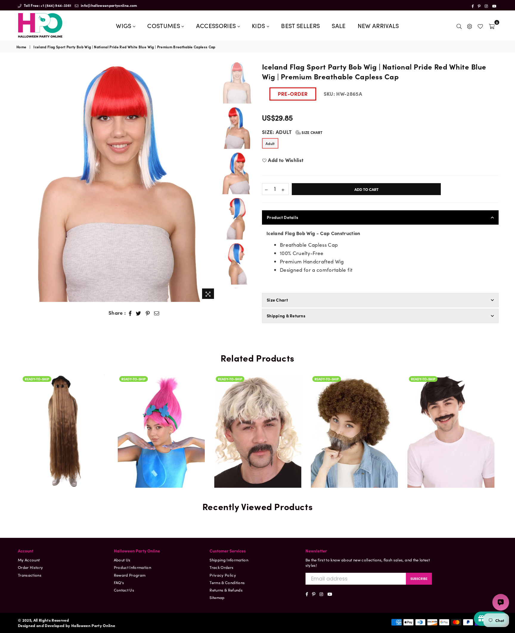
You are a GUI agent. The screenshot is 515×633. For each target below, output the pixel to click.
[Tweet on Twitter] (138, 312)
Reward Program (130, 575)
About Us (122, 560)
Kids (259, 25)
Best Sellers (300, 25)
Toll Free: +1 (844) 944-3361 (47, 5)
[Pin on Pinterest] (148, 312)
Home (21, 46)
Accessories (217, 25)
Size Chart (312, 132)
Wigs (124, 25)
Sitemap (217, 597)
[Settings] (469, 25)
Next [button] (212, 181)
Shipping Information (229, 560)
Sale (338, 25)
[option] (117, 181)
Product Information (132, 567)
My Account (29, 560)
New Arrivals (378, 25)
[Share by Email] (156, 312)
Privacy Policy (223, 575)
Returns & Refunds (226, 590)
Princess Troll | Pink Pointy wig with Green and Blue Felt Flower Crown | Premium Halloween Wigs (161, 399)
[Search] (459, 25)
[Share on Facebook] (130, 312)
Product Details (282, 217)
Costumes (164, 25)
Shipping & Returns (286, 316)
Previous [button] (21, 181)
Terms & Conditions (227, 582)
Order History (30, 567)
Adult (270, 143)
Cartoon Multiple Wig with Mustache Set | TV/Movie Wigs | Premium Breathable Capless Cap (450, 413)
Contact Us (124, 590)
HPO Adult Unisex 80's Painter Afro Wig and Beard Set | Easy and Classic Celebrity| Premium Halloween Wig (354, 385)
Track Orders (221, 567)
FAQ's (119, 582)
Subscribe (418, 578)
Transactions (29, 575)
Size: (292, 132)
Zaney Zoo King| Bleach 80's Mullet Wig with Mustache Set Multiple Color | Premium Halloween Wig (257, 399)
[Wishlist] (480, 25)
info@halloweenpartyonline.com (108, 5)
